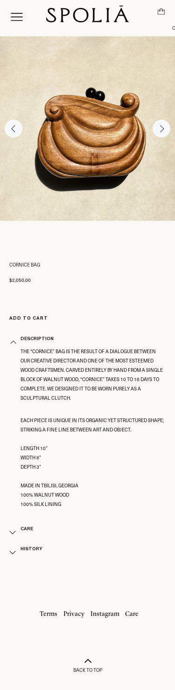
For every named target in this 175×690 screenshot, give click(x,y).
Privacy (73, 614)
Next (161, 128)
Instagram (105, 614)
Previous (13, 128)
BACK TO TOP (87, 669)
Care (132, 614)
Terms (48, 614)
